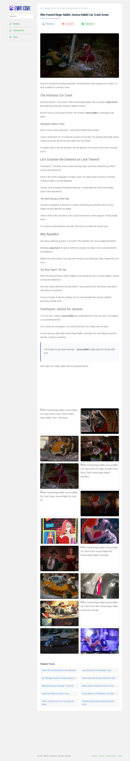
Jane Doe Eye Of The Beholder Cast (96, 670)
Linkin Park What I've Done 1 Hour (55, 693)
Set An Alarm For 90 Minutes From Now (98, 693)
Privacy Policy (111, 756)
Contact (101, 756)
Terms (120, 756)
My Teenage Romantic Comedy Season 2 (58, 678)
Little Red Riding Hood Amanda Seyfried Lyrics (98, 703)
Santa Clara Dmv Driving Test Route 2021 (99, 678)
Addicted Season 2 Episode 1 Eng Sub (57, 686)
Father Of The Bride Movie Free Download (59, 670)
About (94, 756)
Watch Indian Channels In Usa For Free (98, 686)
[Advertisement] (59, 387)
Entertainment (89, 24)
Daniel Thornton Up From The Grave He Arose (58, 703)
